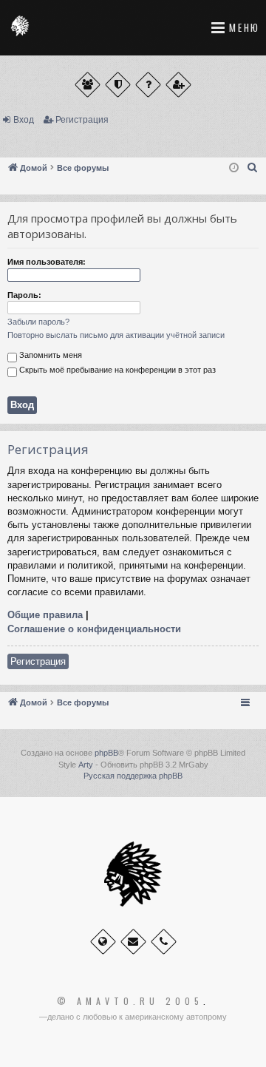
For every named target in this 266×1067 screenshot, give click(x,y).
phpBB (106, 752)
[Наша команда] (118, 84)
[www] (103, 941)
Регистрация (82, 120)
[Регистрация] (178, 84)
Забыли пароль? (38, 321)
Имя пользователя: (46, 261)
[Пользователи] (87, 84)
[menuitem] (252, 168)
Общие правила (45, 614)
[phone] (163, 941)
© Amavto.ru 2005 (130, 1001)
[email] (133, 941)
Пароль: (24, 295)
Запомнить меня (49, 354)
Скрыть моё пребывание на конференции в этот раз (116, 369)
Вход (23, 120)
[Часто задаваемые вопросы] (148, 84)
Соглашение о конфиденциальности (94, 628)
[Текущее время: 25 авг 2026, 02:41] (234, 168)
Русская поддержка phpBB (133, 775)
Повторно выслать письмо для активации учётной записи (116, 335)
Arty (85, 764)
